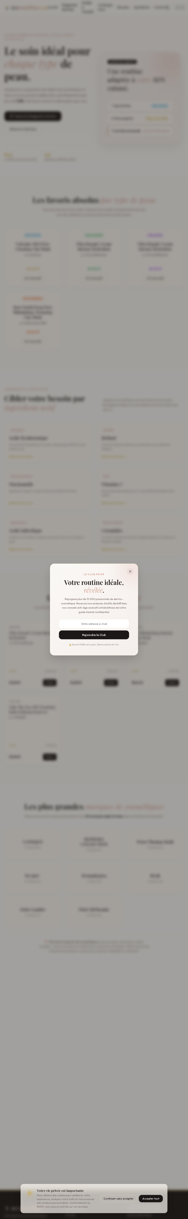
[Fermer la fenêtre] (130, 571)
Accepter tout (150, 1198)
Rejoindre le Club (94, 635)
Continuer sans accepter (118, 1198)
